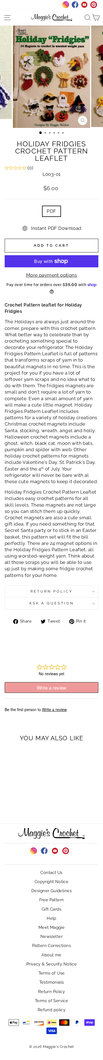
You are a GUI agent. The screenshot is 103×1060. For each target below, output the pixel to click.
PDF (51, 211)
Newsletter (51, 936)
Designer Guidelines (51, 890)
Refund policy (51, 1009)
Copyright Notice (52, 881)
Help (51, 918)
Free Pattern (51, 899)
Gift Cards (51, 909)
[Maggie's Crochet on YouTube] (55, 851)
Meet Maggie (51, 927)
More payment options (51, 275)
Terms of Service (51, 1000)
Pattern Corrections (51, 945)
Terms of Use (51, 973)
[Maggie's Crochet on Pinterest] (65, 851)
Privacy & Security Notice (51, 964)
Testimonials (51, 982)
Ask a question (51, 603)
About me (51, 955)
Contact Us (51, 872)
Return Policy (51, 591)
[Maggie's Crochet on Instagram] (33, 851)
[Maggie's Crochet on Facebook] (44, 851)
